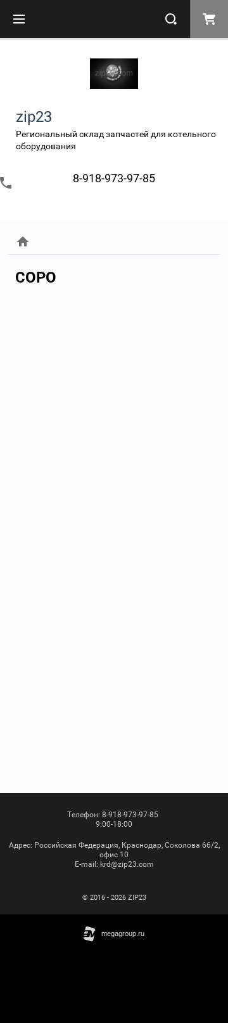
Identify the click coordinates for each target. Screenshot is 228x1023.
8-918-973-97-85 (114, 178)
